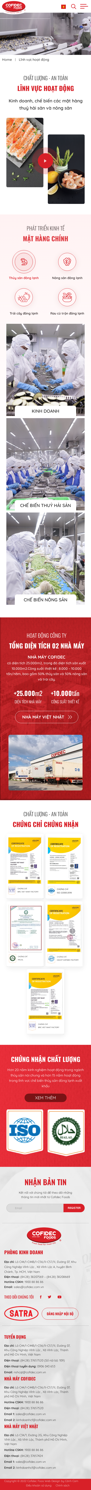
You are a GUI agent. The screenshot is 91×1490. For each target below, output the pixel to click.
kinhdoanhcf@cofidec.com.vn (36, 1420)
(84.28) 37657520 (31, 1408)
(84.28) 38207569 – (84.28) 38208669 (45, 1277)
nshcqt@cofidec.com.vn (30, 1372)
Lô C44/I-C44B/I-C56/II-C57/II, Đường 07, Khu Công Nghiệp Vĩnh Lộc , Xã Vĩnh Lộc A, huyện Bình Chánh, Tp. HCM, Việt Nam (40, 1267)
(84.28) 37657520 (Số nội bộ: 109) (42, 1360)
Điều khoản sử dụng (38, 1485)
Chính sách (62, 1485)
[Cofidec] (13, 7)
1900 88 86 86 (34, 1282)
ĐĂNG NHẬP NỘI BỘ (60, 1313)
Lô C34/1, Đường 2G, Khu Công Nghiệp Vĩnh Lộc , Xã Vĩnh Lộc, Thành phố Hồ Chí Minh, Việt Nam (35, 1439)
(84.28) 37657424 (31, 1456)
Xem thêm (45, 1097)
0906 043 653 (46, 1366)
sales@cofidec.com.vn (29, 1287)
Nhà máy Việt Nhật (43, 717)
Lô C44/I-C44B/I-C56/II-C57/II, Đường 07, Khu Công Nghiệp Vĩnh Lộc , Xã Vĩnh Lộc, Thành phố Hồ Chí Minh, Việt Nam (37, 1350)
